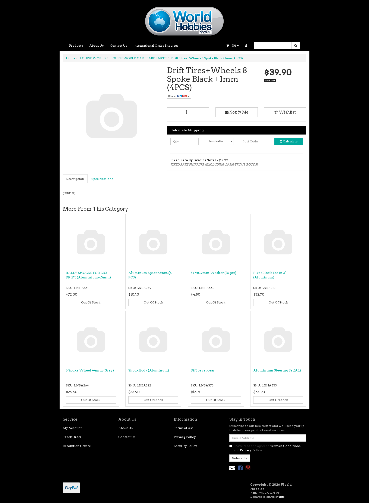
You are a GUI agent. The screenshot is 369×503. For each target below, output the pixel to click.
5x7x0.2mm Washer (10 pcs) (213, 273)
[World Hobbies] (184, 19)
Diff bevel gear (203, 370)
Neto (281, 496)
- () (233, 45)
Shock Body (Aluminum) (148, 370)
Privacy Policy (185, 437)
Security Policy (185, 446)
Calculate (289, 141)
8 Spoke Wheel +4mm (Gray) (90, 370)
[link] (240, 468)
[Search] (295, 45)
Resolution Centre (77, 446)
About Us (96, 45)
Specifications (102, 178)
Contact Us (118, 45)
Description (75, 178)
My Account (72, 428)
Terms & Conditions (285, 446)
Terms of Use (183, 428)
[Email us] (232, 468)
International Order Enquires (155, 45)
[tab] (75, 178)
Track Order (72, 437)
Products (76, 45)
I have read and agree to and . (267, 448)
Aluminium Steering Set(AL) (277, 370)
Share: (172, 96)
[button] (285, 112)
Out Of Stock (90, 302)
